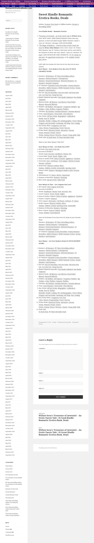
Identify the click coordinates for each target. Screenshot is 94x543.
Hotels (55, 156)
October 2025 (9, 125)
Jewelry (53, 168)
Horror (52, 135)
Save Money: (5, 4)
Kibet (54, 322)
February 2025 (10, 148)
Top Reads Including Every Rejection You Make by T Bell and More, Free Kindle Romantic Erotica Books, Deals (14, 58)
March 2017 (9, 414)
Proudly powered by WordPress (48, 448)
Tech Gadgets (63, 161)
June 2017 (8, 405)
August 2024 (9, 166)
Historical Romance (67, 81)
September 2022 (10, 219)
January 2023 (9, 207)
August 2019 (9, 328)
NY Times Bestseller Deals (65, 137)
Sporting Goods (70, 168)
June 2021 (8, 263)
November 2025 (10, 122)
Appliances (69, 159)
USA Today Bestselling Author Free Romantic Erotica (12, 502)
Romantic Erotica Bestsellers (57, 85)
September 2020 (10, 290)
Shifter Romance (52, 88)
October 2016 (9, 428)
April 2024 (8, 178)
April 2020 (8, 305)
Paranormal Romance (53, 81)
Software (48, 163)
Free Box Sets (46, 95)
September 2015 (10, 455)
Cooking (54, 121)
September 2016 (10, 431)
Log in (7, 526)
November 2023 (10, 190)
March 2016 (9, 449)
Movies (59, 175)
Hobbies (46, 213)
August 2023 (9, 198)
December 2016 (10, 422)
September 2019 (10, 325)
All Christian (50, 111)
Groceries (51, 154)
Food (45, 154)
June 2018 (8, 369)
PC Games (52, 175)
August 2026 (9, 95)
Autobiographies (66, 121)
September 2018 (10, 361)
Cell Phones (54, 161)
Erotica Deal (9, 469)
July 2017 (8, 402)
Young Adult (72, 135)
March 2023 (9, 201)
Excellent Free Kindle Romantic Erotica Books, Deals (12, 33)
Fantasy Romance (51, 78)
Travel (74, 121)
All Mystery (53, 102)
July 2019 (8, 331)
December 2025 (10, 119)
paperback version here (56, 57)
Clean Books (58, 114)
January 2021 (9, 278)
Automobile (61, 168)
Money (79, 121)
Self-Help (67, 123)
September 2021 (10, 254)
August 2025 (9, 131)
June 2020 (8, 299)
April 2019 (8, 340)
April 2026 (8, 107)
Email (41, 381)
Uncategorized (10, 498)
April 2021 (8, 269)
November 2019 (10, 319)
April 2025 (8, 142)
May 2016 (8, 443)
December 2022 (10, 210)
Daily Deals (61, 180)
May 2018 (8, 372)
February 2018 (10, 381)
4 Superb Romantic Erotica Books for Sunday (13, 82)
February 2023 (10, 204)
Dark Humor (9, 466)
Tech (48, 161)
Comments (10, 532)
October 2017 (9, 393)
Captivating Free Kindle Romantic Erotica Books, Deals (12, 40)
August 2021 (9, 257)
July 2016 (8, 437)
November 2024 (10, 157)
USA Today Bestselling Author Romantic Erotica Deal (12, 509)
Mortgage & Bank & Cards (64, 170)
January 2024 (9, 187)
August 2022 (9, 222)
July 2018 (8, 366)
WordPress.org (10, 535)
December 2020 (10, 281)
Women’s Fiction (49, 133)
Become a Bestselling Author (51, 1)
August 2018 (9, 363)
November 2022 (10, 213)
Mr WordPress (10, 81)
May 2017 (8, 408)
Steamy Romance (10, 492)
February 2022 (10, 240)
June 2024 (8, 172)
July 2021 (8, 260)
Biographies (62, 116)
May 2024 (8, 175)
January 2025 (9, 151)
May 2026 (8, 104)
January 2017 (9, 419)
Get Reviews (87, 1)
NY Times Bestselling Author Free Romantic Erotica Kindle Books (14, 484)
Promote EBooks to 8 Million (10, 1)
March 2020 (9, 307)
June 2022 (8, 228)
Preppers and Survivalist (47, 123)
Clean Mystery (68, 114)
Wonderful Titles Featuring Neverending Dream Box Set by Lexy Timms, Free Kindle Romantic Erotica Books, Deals (14, 48)
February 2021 (10, 275)
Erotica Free (9, 472)
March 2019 (9, 343)
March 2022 (9, 237)
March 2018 (9, 378)
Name (41, 373)
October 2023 (9, 193)
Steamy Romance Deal (12, 495)
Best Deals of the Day (52, 149)
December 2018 (10, 352)
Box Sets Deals (63, 93)
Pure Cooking (75, 123)
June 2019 (8, 334)
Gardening (59, 123)
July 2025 (8, 134)
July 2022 (8, 225)
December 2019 (10, 316)
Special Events (52, 180)
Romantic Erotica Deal (12, 489)
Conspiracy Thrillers (70, 107)
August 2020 (9, 293)
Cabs (65, 156)
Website (41, 388)
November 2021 (10, 249)
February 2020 (10, 310)
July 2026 (8, 98)
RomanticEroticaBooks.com (19, 8)
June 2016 (8, 440)
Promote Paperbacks (31, 1)
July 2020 (8, 296)
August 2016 (9, 434)
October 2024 (9, 160)
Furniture (77, 159)
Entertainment (55, 213)
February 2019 (10, 346)
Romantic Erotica (69, 88)
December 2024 (10, 154)
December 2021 (10, 246)
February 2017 (10, 417)
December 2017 (10, 387)
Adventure (64, 130)
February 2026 (10, 113)
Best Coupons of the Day (55, 187)
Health (48, 121)
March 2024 (9, 181)
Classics (64, 135)
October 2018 (9, 358)
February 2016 (10, 452)
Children (48, 168)
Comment (42, 348)
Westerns (58, 135)
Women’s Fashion (53, 166)
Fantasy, (47, 135)
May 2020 (8, 302)
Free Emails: (5, 6)
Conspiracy (55, 126)
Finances (52, 170)
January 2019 (9, 349)
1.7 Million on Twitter (72, 1)
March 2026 (9, 110)
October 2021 (9, 251)
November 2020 (10, 284)
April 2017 (8, 411)
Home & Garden (59, 159)
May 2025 (8, 140)
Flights (60, 156)
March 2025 (9, 145)
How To (46, 119)
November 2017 (10, 390)
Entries (9, 529)
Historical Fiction (54, 130)
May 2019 (8, 337)
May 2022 (8, 231)
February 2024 (10, 184)
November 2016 (10, 425)
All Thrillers (49, 107)
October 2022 (9, 216)
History (45, 128)
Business (57, 177)
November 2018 (10, 355)
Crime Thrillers (50, 109)
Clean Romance (48, 114)
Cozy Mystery (62, 102)
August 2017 (9, 399)
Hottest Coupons (54, 210)
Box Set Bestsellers (51, 93)
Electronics (52, 201)
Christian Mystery (74, 111)
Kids (78, 135)
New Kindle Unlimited (65, 97)
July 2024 (8, 169)
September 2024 (10, 163)
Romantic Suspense (52, 83)
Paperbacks (66, 175)
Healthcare (59, 154)
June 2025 (8, 137)
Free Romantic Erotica (12, 475)
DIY (58, 121)
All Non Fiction (52, 116)
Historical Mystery (51, 104)
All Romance (50, 76)
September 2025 (10, 128)
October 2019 (9, 322)
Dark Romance (50, 90)
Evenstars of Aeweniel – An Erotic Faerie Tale (54, 36)
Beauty (65, 154)
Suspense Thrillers (62, 109)
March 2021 (9, 272)
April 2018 (8, 375)
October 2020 (9, 287)
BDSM (60, 88)
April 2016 (8, 446)
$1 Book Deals (51, 137)
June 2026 (8, 101)
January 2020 (9, 313)
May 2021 (8, 266)
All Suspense (58, 107)
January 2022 (9, 243)
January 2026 (9, 116)
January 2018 (9, 384)
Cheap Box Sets (57, 95)
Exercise (67, 128)
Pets (70, 154)
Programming (54, 128)
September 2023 (10, 195)
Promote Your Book (51, 24)
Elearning (63, 177)
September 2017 (10, 396)
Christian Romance (61, 111)
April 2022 (8, 234)
